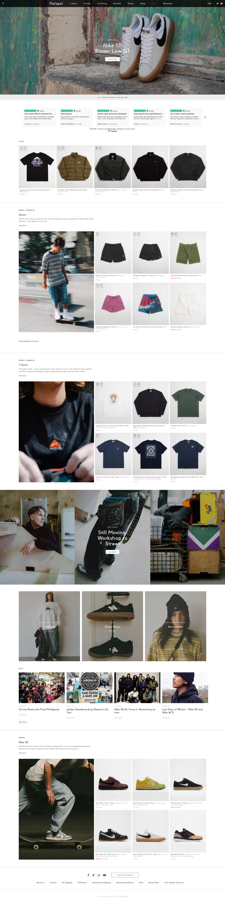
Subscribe (106, 464)
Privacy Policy (90, 481)
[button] (153, 421)
